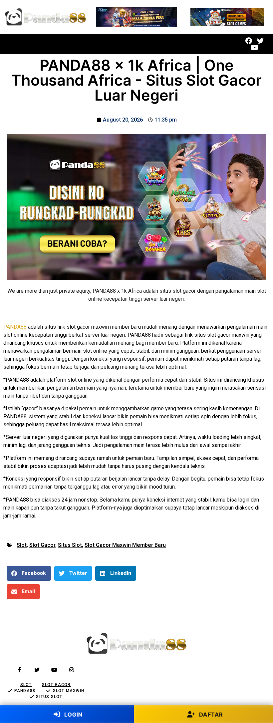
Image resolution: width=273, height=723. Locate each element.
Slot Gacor (42, 545)
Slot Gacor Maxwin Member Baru (125, 545)
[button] (109, 44)
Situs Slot (70, 545)
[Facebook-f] (19, 669)
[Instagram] (71, 669)
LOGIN (72, 714)
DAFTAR (210, 714)
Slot (22, 545)
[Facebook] (248, 41)
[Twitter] (260, 41)
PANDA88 (15, 327)
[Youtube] (254, 47)
